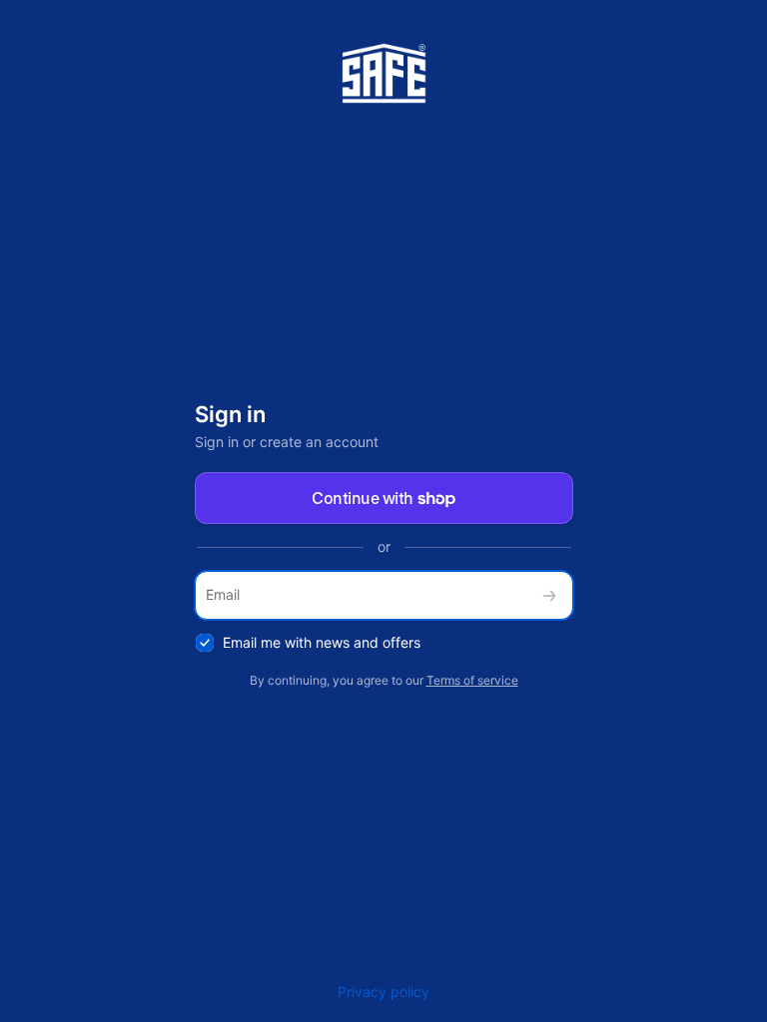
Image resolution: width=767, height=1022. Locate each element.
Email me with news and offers (321, 642)
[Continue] (549, 595)
